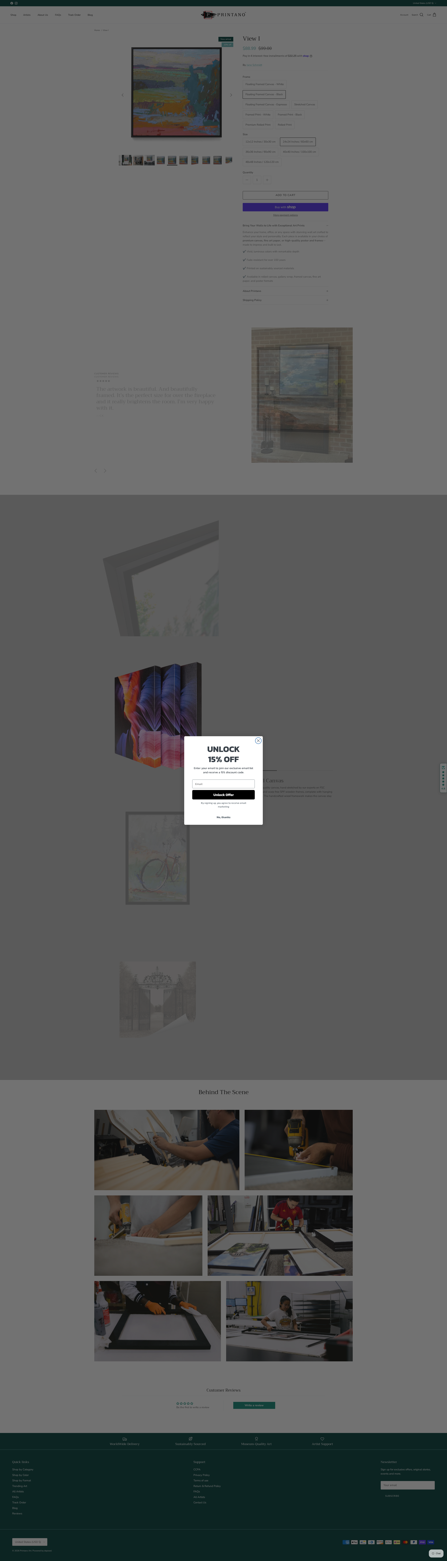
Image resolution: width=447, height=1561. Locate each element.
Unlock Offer (223, 794)
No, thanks (223, 817)
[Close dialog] (258, 741)
